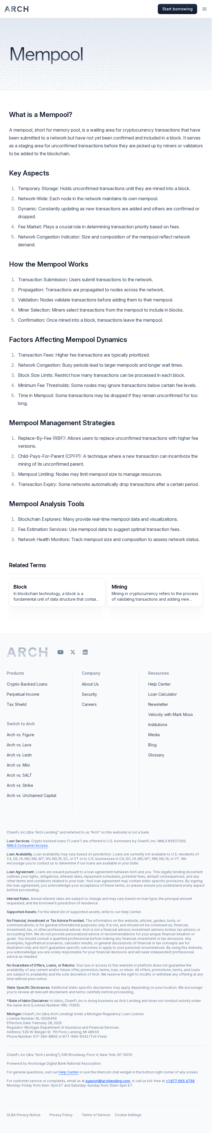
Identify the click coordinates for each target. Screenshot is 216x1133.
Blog (152, 744)
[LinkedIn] (85, 652)
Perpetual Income (23, 694)
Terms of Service (96, 1115)
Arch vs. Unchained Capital (31, 795)
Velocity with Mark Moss (170, 714)
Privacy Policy (61, 1115)
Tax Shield (16, 704)
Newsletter (158, 704)
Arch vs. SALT (19, 775)
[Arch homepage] (16, 9)
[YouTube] (60, 652)
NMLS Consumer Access (27, 845)
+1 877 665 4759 (180, 1081)
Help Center (159, 684)
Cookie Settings (128, 1115)
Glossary (156, 755)
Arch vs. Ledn (19, 755)
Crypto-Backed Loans (27, 684)
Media (154, 734)
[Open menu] (204, 9)
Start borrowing (177, 8)
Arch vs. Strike (20, 785)
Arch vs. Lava (19, 744)
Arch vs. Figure (20, 734)
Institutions (157, 724)
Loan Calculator (162, 694)
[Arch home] (27, 652)
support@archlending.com (108, 1081)
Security (89, 694)
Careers (89, 704)
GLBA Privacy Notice (23, 1115)
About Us (90, 684)
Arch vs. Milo (18, 765)
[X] (72, 652)
